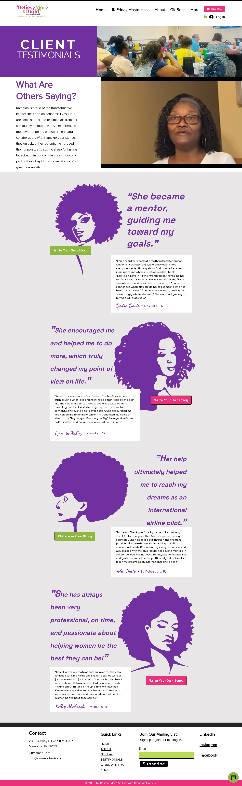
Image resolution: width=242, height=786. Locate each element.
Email (143, 748)
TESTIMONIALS (112, 759)
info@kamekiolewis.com (46, 758)
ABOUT (106, 749)
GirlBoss (107, 754)
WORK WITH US (112, 765)
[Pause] (105, 164)
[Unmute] (110, 164)
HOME (105, 743)
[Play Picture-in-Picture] (238, 164)
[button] (205, 16)
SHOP (105, 770)
